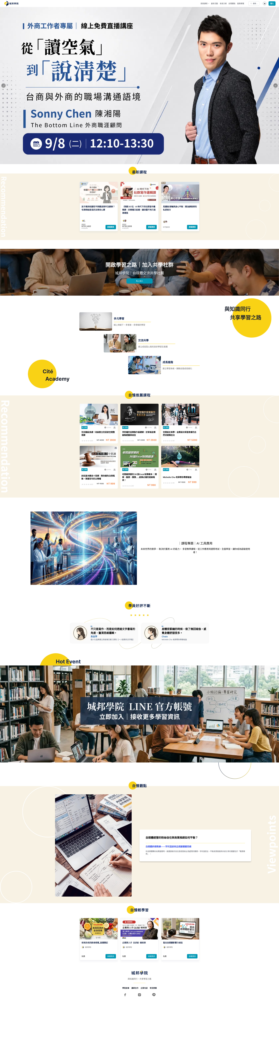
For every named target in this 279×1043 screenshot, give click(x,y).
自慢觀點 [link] (231, 3)
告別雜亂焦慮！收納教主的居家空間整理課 (98, 433)
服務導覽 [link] (240, 3)
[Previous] (3, 85)
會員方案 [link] (223, 3)
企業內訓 (144, 988)
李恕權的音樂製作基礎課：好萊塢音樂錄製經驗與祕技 (139, 433)
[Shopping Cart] (264, 3)
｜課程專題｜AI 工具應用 (195, 543)
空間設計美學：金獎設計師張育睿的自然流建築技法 (179, 433)
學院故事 (125, 988)
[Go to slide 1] (136, 162)
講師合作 (134, 988)
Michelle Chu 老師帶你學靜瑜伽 (177, 477)
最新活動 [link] (214, 3)
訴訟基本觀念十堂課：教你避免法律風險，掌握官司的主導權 (98, 477)
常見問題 (153, 988)
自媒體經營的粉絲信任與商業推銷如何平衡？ (172, 837)
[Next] (275, 85)
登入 (272, 3)
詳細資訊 (110, 227)
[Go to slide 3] (140, 162)
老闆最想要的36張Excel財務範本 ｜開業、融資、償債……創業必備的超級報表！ (139, 477)
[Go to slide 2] (138, 162)
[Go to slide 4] (142, 162)
